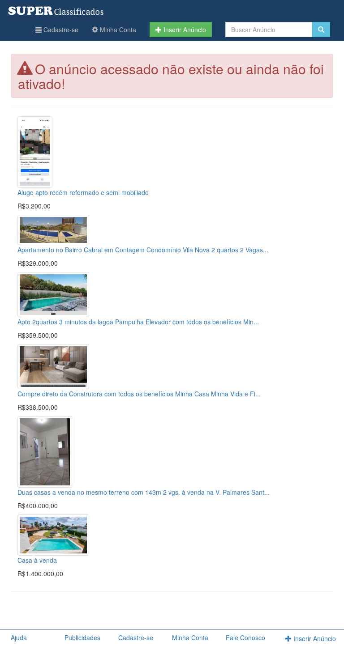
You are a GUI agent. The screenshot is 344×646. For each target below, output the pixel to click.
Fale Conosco (245, 637)
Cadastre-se (60, 29)
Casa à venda (37, 560)
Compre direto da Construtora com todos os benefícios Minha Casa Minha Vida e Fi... (139, 393)
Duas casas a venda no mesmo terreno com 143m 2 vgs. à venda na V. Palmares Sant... (143, 492)
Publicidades (82, 637)
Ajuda (19, 637)
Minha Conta (117, 29)
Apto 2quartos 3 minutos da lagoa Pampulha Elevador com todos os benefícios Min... (138, 321)
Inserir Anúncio (184, 29)
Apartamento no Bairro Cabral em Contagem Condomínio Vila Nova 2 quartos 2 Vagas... (142, 249)
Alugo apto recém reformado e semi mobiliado (83, 192)
